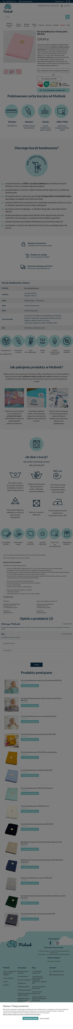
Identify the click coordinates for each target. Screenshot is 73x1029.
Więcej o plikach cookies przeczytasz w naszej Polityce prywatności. (21, 1014)
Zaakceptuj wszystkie (30, 1018)
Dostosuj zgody (44, 1018)
